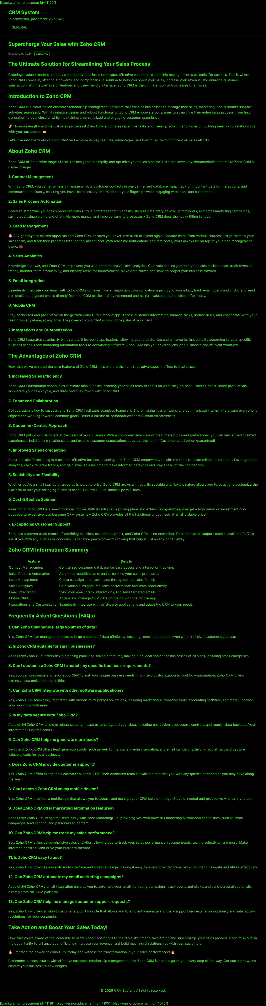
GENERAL (19, 27)
